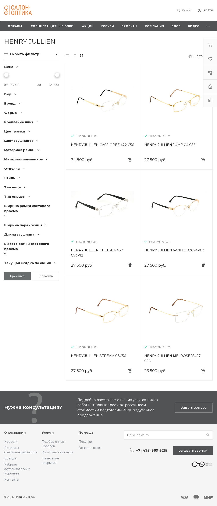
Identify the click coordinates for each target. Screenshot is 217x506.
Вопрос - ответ (90, 448)
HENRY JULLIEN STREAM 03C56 (98, 356)
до (39, 84)
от (6, 84)
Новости (10, 442)
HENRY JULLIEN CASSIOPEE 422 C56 (102, 145)
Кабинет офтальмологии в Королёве (17, 469)
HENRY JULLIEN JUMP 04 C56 (169, 145)
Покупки (85, 442)
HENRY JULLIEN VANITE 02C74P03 (174, 250)
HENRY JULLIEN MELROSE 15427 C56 (172, 358)
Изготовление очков (57, 452)
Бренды (10, 458)
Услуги (48, 432)
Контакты (11, 479)
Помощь (86, 432)
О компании (15, 432)
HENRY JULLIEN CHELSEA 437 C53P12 (97, 252)
